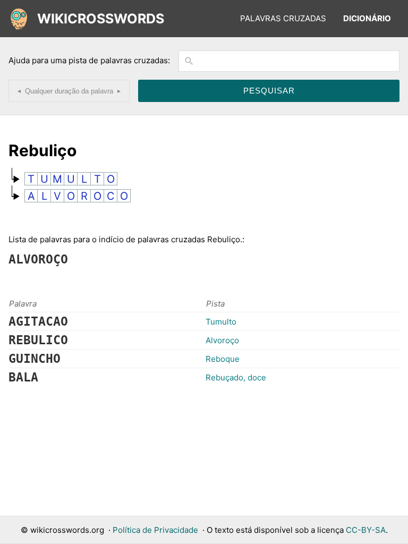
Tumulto (221, 322)
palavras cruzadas (283, 18)
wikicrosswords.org (67, 530)
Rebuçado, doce (236, 377)
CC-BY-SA (366, 530)
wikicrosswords (100, 19)
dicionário (367, 18)
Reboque (223, 359)
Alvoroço (222, 340)
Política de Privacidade (155, 530)
